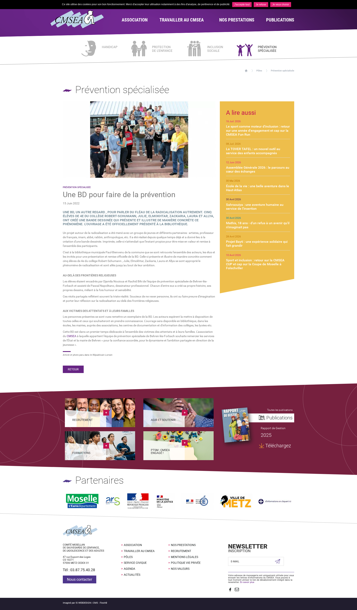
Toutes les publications (280, 410)
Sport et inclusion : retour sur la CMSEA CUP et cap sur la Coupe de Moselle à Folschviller (255, 264)
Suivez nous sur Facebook (230, 589)
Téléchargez (278, 445)
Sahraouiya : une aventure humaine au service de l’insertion (254, 207)
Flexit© (103, 603)
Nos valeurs (180, 568)
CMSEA (71, 336)
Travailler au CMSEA (139, 551)
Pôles (259, 70)
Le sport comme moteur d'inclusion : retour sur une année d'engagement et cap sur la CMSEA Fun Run (258, 130)
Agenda (129, 568)
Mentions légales (184, 557)
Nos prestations (183, 545)
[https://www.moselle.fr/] (82, 501)
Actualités (132, 574)
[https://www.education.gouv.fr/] (197, 501)
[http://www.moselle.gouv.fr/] (138, 501)
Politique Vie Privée (186, 562)
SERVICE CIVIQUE (135, 562)
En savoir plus (247, 582)
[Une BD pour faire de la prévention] (139, 139)
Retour (73, 369)
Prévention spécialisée (282, 70)
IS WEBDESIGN (83, 603)
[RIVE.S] (236, 424)
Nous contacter (79, 579)
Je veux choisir (280, 4)
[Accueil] (82, 19)
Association (133, 545)
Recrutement (181, 551)
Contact (237, 589)
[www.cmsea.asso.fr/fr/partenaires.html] (274, 501)
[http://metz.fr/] (236, 501)
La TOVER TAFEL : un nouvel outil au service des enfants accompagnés (253, 151)
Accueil (246, 70)
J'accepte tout (242, 4)
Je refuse (261, 4)
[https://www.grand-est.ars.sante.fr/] (113, 501)
